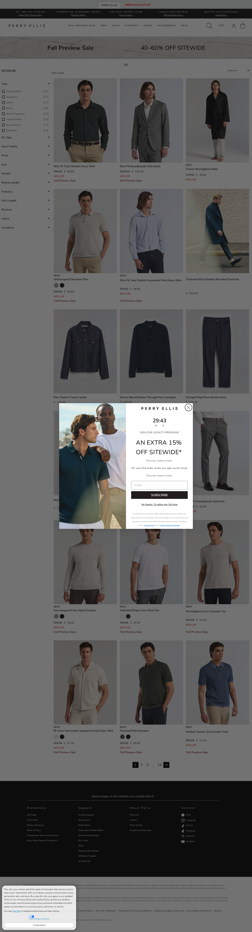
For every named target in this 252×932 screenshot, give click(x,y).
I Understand (39, 925)
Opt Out (16, 911)
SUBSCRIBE (159, 495)
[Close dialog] (188, 408)
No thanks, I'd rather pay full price (159, 504)
